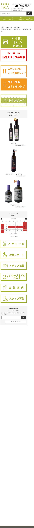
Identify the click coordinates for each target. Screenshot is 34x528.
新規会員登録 (21, 9)
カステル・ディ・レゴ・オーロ (14, 174)
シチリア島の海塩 (21, 19)
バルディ (13, 143)
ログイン (20, 10)
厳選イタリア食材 (29, 19)
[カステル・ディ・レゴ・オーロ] (14, 161)
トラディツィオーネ (13, 205)
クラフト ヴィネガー (12, 19)
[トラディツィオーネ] (14, 192)
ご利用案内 (14, 9)
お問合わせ (14, 10)
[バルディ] (14, 130)
